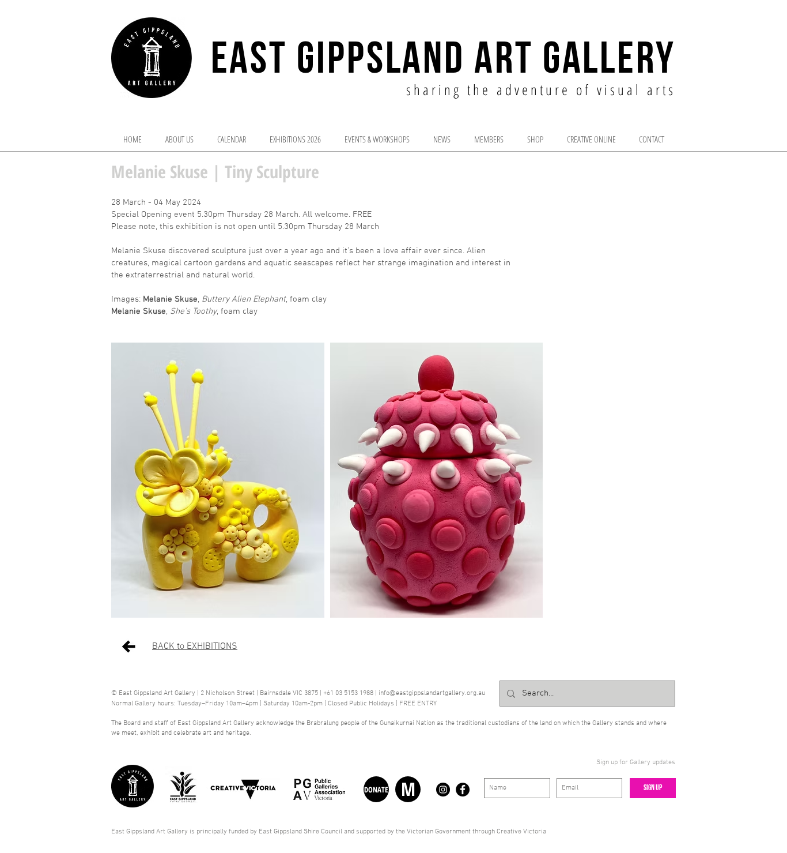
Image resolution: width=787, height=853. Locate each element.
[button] (217, 480)
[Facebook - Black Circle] (463, 789)
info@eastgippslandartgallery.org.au (432, 693)
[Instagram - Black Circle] (443, 789)
